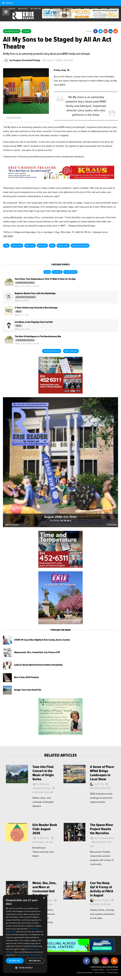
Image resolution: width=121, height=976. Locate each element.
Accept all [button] (14, 960)
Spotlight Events (11, 31)
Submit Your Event (52, 351)
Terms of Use (99, 973)
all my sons (17, 246)
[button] (25, 967)
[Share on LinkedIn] (110, 31)
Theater (26, 31)
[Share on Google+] (105, 31)
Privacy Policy (112, 973)
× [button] (44, 898)
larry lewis (30, 246)
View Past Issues (11, 524)
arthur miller (63, 246)
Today (47, 272)
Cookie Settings (22, 955)
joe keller (42, 246)
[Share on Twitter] (100, 31)
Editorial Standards (84, 973)
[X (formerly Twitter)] (95, 962)
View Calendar (70, 351)
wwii (52, 246)
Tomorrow (57, 272)
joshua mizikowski (80, 246)
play (6, 246)
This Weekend (70, 272)
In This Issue (112, 524)
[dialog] (25, 934)
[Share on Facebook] (95, 31)
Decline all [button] (35, 960)
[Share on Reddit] (115, 31)
